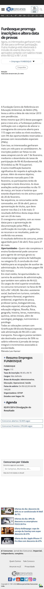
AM (20, 15)
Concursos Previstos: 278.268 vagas (17, 426)
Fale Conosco (29, 561)
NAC (3, 15)
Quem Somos (15, 561)
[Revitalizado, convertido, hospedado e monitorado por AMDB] (41, 585)
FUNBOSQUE (9, 366)
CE (29, 15)
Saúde (28, 383)
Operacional (18, 383)
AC (7, 15)
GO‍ (41, 15)
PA (23, 396)
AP (16, 15)
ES (37, 15)
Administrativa (27, 379)
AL (12, 15)
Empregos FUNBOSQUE (20, 61)
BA (24, 15)
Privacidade (30, 566)
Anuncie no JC (15, 566)
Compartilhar (22, 67)
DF (33, 15)
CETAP (20, 393)
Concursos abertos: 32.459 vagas (16, 421)
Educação (8, 383)
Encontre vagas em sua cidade (13, 465)
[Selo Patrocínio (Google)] (34, 9)
